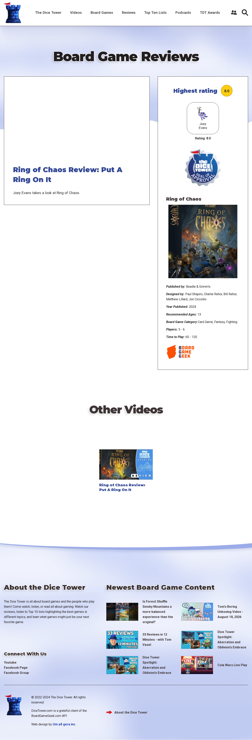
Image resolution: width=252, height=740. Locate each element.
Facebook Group (16, 673)
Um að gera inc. (64, 724)
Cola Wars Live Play (232, 665)
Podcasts (183, 12)
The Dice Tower (48, 12)
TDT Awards (210, 12)
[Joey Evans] (203, 114)
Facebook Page (16, 668)
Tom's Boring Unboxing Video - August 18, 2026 (230, 612)
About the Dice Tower (130, 712)
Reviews (128, 12)
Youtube (10, 662)
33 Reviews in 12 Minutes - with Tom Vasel (157, 640)
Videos (76, 12)
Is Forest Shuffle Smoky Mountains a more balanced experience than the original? (158, 612)
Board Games (102, 12)
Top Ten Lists (155, 12)
